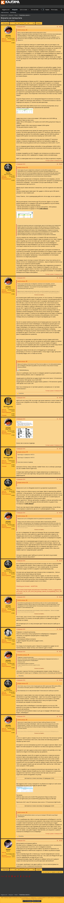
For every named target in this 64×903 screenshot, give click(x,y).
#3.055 (60, 597)
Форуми (15, 9)
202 (15, 23)
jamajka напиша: (21, 167)
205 (25, 23)
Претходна (6, 23)
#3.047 (60, 164)
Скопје (13, 415)
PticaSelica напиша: (22, 655)
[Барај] (61, 9)
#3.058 (60, 680)
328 (33, 23)
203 (19, 23)
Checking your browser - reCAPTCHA (26, 586)
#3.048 (60, 278)
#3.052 (60, 479)
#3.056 (60, 629)
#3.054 (60, 560)
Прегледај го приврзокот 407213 (25, 457)
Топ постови (34, 9)
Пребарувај (13, 12)
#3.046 (60, 26)
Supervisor (5, 20)
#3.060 (60, 840)
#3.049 (60, 397)
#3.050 (60, 419)
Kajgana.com (6, 9)
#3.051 (60, 448)
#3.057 (60, 651)
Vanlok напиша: (21, 30)
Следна (38, 23)
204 (22, 23)
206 (28, 23)
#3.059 (60, 716)
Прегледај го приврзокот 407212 (25, 454)
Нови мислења (5, 12)
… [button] (12, 23)
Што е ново (23, 9)
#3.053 (60, 512)
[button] (28, 9)
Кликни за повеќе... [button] (39, 294)
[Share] (57, 27)
